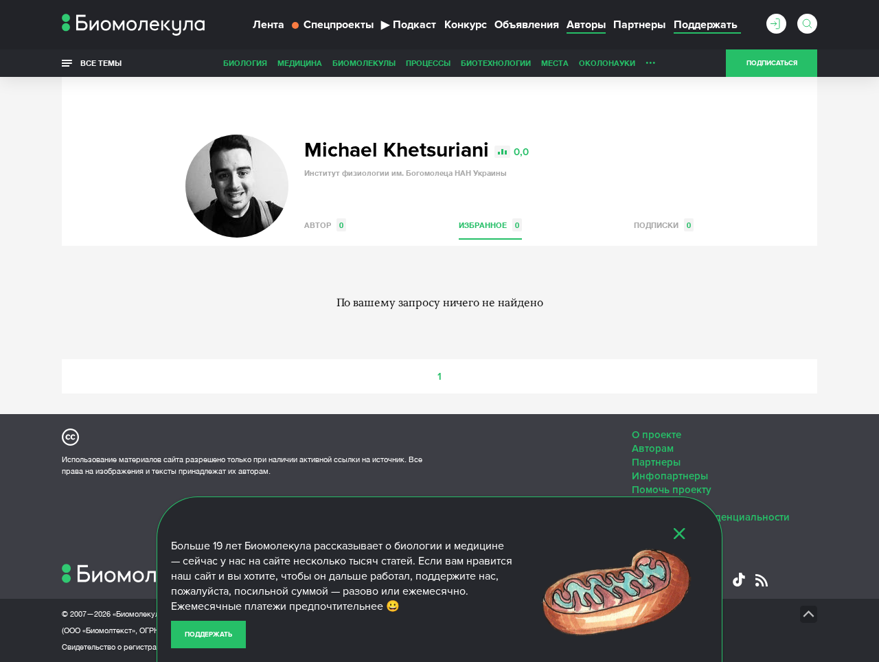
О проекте (656, 435)
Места (555, 62)
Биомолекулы (364, 62)
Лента (268, 25)
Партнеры (639, 25)
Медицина (299, 62)
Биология (245, 62)
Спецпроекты (339, 25)
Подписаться (771, 63)
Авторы (586, 25)
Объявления (526, 25)
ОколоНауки (607, 62)
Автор (323, 224)
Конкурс (465, 25)
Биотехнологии (496, 62)
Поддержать (208, 634)
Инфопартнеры (670, 476)
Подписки (662, 224)
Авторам (653, 448)
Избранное (489, 224)
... (651, 59)
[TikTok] (739, 579)
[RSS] (761, 580)
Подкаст (408, 25)
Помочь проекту (671, 489)
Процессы (428, 62)
